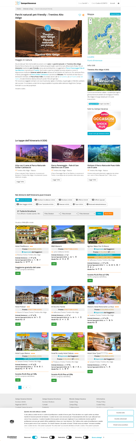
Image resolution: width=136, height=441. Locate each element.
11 (17, 204)
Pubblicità (45, 407)
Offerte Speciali (98, 200)
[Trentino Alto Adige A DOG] (104, 81)
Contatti (45, 405)
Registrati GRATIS (21, 405)
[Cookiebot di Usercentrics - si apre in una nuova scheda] (12, 437)
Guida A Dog (73, 402)
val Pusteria (73, 77)
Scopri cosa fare (99, 104)
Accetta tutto (120, 412)
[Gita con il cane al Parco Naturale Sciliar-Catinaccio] (32, 153)
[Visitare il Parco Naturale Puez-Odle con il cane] (104, 153)
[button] (112, 21)
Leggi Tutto (20, 181)
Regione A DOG (93, 104)
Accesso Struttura (48, 402)
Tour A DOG (78, 204)
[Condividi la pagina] (83, 15)
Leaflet (109, 53)
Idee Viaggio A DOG (24, 204)
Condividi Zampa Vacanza (23, 407)
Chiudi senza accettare (120, 425)
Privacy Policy (100, 402)
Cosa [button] (82, 3)
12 (35, 200)
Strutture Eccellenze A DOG (45, 200)
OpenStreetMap (113, 53)
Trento (36, 70)
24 (93, 200)
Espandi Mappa (115, 14)
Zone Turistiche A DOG (44, 204)
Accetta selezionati (120, 418)
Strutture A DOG (65, 200)
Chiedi (99, 3)
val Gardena (63, 77)
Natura (33, 170)
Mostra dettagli (97, 437)
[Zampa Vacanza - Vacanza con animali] (25, 2)
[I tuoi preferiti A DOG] (118, 3)
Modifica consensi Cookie (104, 407)
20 (37, 204)
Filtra (99, 213)
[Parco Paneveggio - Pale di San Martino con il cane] (68, 153)
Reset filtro (108, 213)
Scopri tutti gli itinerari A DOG (99, 133)
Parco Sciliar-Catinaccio (39, 75)
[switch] (52, 437)
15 (60, 200)
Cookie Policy (100, 405)
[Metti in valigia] (80, 15)
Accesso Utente (20, 402)
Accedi (112, 3)
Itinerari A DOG (63, 204)
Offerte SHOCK (82, 200)
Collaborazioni (74, 407)
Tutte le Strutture (24, 200)
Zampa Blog (73, 405)
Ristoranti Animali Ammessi (96, 204)
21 (17, 200)
